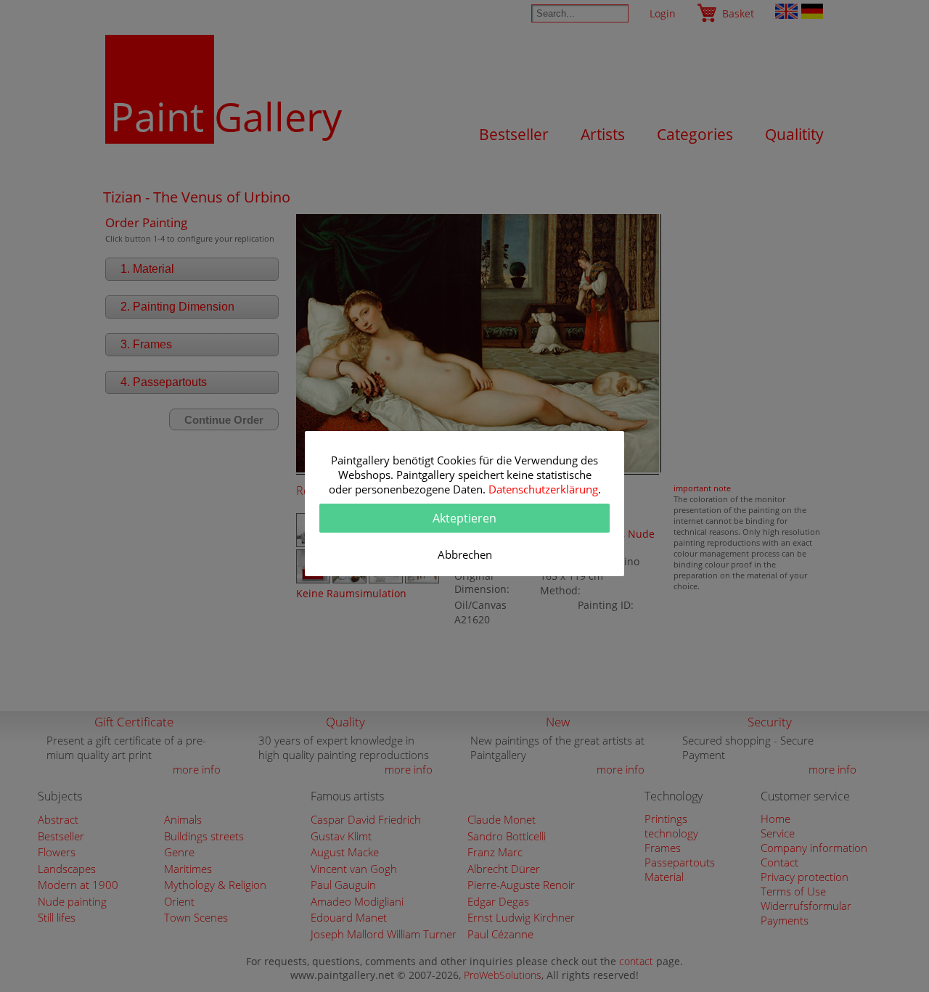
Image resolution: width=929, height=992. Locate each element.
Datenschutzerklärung (543, 489)
